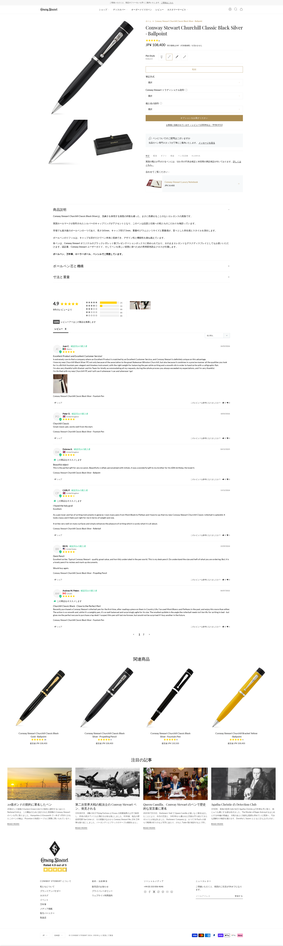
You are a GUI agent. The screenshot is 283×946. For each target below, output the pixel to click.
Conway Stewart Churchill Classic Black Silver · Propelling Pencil (80, 573)
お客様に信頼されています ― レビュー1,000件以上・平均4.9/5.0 (194, 125)
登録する (239, 896)
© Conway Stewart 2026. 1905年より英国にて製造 (91, 935)
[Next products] (274, 695)
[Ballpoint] (169, 57)
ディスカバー (119, 9)
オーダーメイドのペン (141, 9)
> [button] (149, 634)
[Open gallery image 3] (113, 143)
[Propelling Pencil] (184, 57)
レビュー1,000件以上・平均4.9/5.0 (153, 2)
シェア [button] (59, 403)
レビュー (160, 9)
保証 (148, 156)
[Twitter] (154, 892)
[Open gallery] (88, 68)
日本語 (57, 935)
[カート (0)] (241, 10)
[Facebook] (149, 892)
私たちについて (47, 886)
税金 (173, 156)
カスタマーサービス (176, 9)
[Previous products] (8, 695)
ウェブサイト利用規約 (102, 895)
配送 (155, 156)
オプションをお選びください (194, 118)
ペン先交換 (183, 156)
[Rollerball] (177, 57)
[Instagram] (145, 892)
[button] (224, 403)
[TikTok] (158, 892)
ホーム (148, 21)
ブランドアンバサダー (50, 891)
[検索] (235, 10)
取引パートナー (47, 913)
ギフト (164, 156)
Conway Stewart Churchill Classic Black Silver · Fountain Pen (78, 396)
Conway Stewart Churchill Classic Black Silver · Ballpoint (76, 473)
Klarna (196, 156)
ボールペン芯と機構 (68, 266)
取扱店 (43, 917)
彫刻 (194, 69)
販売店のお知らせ (100, 886)
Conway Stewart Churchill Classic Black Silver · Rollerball (77, 528)
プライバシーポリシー (102, 891)
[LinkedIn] (171, 892)
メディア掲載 (46, 908)
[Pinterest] (163, 892)
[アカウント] (230, 10)
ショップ (103, 9)
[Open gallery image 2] (64, 143)
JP (44, 935)
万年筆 (43, 904)
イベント (44, 900)
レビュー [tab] (59, 329)
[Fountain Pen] (161, 57)
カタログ (44, 895)
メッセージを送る (207, 142)
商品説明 (59, 209)
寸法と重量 (61, 277)
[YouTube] (167, 892)
